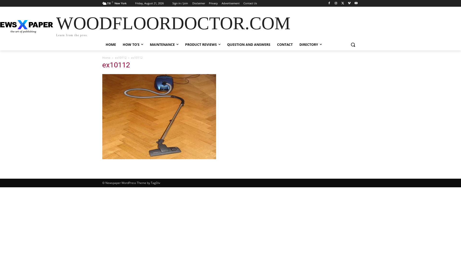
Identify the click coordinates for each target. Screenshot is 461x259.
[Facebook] (329, 3)
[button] (353, 44)
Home (106, 58)
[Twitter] (343, 3)
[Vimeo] (349, 3)
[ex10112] (159, 158)
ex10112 (121, 58)
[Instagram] (336, 3)
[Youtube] (356, 3)
